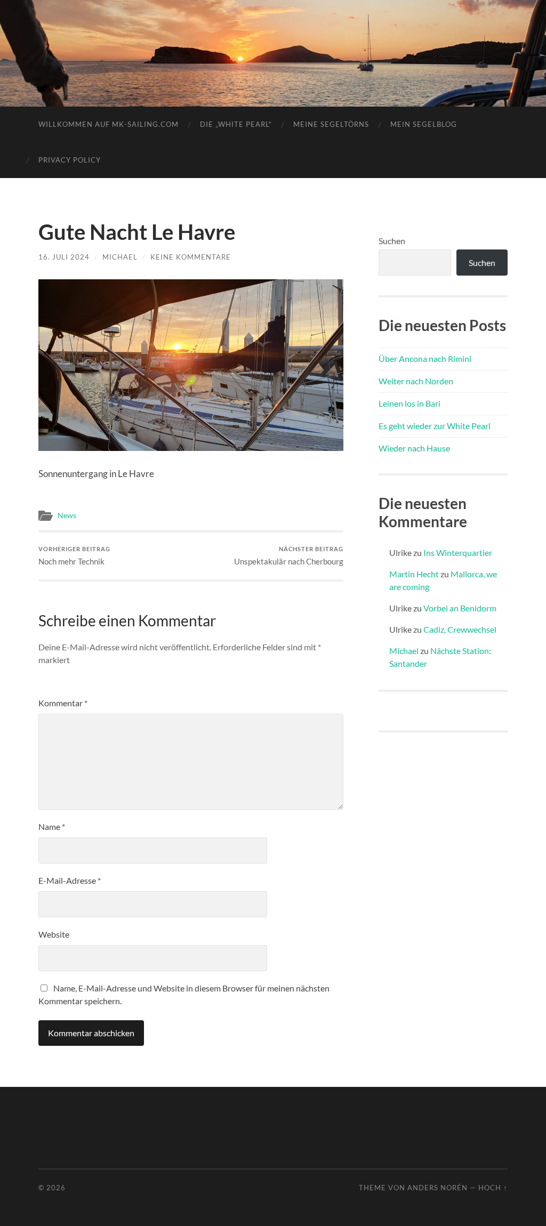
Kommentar (62, 703)
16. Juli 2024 (64, 257)
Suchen (392, 241)
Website (53, 934)
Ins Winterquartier (457, 552)
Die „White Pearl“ (236, 124)
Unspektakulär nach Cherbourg (288, 555)
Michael (120, 257)
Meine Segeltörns (331, 124)
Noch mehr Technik (74, 555)
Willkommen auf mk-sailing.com (108, 124)
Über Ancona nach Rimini (425, 358)
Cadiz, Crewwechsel (459, 629)
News (67, 515)
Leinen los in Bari (409, 403)
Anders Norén (437, 1187)
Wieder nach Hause (414, 448)
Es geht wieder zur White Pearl (435, 426)
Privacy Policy (69, 160)
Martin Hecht (414, 574)
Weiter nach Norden (416, 381)
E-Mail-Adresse (69, 880)
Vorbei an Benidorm (459, 608)
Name (51, 826)
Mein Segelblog (423, 124)
